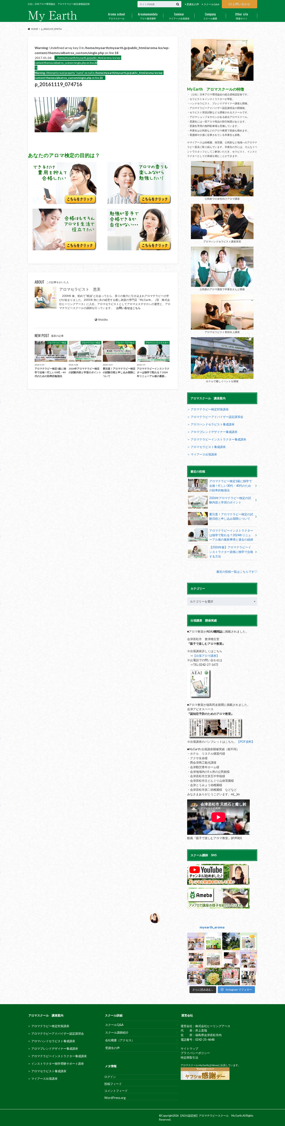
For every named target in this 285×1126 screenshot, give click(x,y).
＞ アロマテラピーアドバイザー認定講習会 (215, 417)
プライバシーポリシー (195, 1053)
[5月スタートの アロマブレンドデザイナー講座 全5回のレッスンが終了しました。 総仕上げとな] (196, 941)
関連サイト (241, 16)
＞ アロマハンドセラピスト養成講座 (211, 424)
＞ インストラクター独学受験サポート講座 (56, 1063)
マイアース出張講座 (179, 16)
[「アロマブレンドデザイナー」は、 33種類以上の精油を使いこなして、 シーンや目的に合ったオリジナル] (213, 941)
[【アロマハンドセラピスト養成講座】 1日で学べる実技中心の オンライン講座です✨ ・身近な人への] (213, 959)
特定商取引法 (189, 1057)
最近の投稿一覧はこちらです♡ (236, 571)
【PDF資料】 (246, 741)
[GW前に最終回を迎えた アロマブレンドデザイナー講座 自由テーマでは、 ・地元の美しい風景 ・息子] (196, 976)
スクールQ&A (211, 4)
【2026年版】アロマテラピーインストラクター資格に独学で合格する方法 (231, 551)
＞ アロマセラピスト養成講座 (206, 447)
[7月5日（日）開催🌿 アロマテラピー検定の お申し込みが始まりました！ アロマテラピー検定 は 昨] (231, 976)
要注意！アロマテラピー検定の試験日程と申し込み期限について (231, 516)
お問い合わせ (241, 4)
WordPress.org (115, 1098)
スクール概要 (210, 16)
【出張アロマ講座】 (206, 655)
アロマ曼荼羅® (148, 16)
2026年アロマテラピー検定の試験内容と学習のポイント (230, 500)
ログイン (110, 1076)
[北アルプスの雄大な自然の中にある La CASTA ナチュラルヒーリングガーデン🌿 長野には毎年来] (231, 941)
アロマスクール (116, 16)
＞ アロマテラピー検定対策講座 (208, 409)
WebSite (103, 319)
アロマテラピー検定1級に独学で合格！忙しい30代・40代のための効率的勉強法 (230, 485)
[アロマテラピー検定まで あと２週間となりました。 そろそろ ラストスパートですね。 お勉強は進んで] (196, 959)
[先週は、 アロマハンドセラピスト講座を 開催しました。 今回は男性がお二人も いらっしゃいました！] (248, 976)
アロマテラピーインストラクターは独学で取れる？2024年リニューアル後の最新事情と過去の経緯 (231, 535)
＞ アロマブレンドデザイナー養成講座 (212, 432)
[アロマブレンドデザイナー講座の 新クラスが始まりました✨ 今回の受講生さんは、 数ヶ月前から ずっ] (248, 959)
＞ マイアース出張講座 (202, 454)
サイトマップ (189, 1048)
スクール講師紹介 (117, 1032)
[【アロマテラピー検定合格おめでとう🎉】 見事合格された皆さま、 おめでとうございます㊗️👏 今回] (248, 941)
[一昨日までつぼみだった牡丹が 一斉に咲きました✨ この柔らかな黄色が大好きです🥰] (213, 976)
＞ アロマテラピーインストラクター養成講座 (216, 439)
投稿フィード (113, 1084)
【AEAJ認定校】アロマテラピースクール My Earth (210, 1115)
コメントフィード (116, 1090)
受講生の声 (193, 4)
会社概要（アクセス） (119, 1040)
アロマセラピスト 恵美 (80, 289)
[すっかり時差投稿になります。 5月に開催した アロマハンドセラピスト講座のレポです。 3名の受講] (231, 959)
